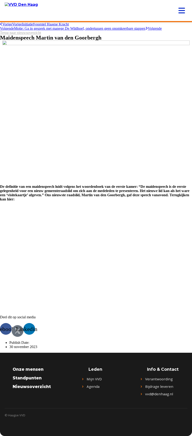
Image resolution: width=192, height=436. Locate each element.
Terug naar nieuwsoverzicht (20, 33)
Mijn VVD (94, 379)
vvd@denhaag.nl (159, 394)
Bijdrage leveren (159, 386)
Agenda (93, 386)
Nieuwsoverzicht (32, 386)
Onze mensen (28, 369)
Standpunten (27, 377)
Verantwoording (159, 379)
